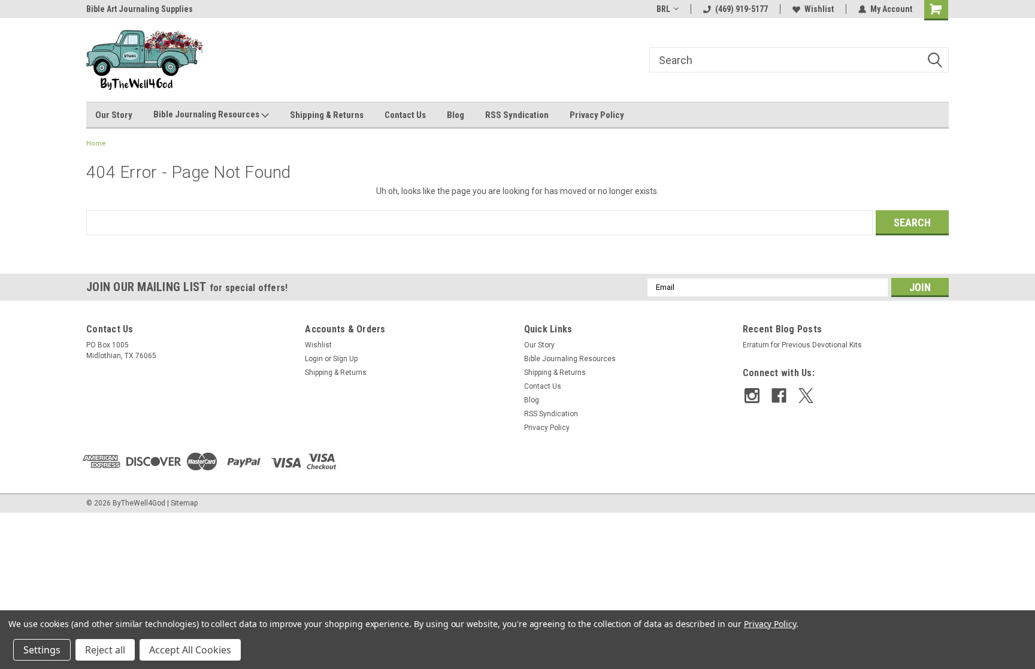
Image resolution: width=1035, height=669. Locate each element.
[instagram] (752, 395)
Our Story (113, 115)
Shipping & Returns (327, 115)
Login (314, 359)
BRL (663, 9)
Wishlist (819, 9)
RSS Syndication (517, 115)
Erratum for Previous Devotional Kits (802, 345)
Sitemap (184, 503)
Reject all (105, 649)
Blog (455, 115)
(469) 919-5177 (741, 9)
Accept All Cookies (190, 649)
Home (96, 143)
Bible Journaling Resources (207, 114)
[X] (805, 395)
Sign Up (345, 359)
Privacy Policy (597, 115)
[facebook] (778, 395)
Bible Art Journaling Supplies (99, 9)
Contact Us (405, 115)
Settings (41, 649)
